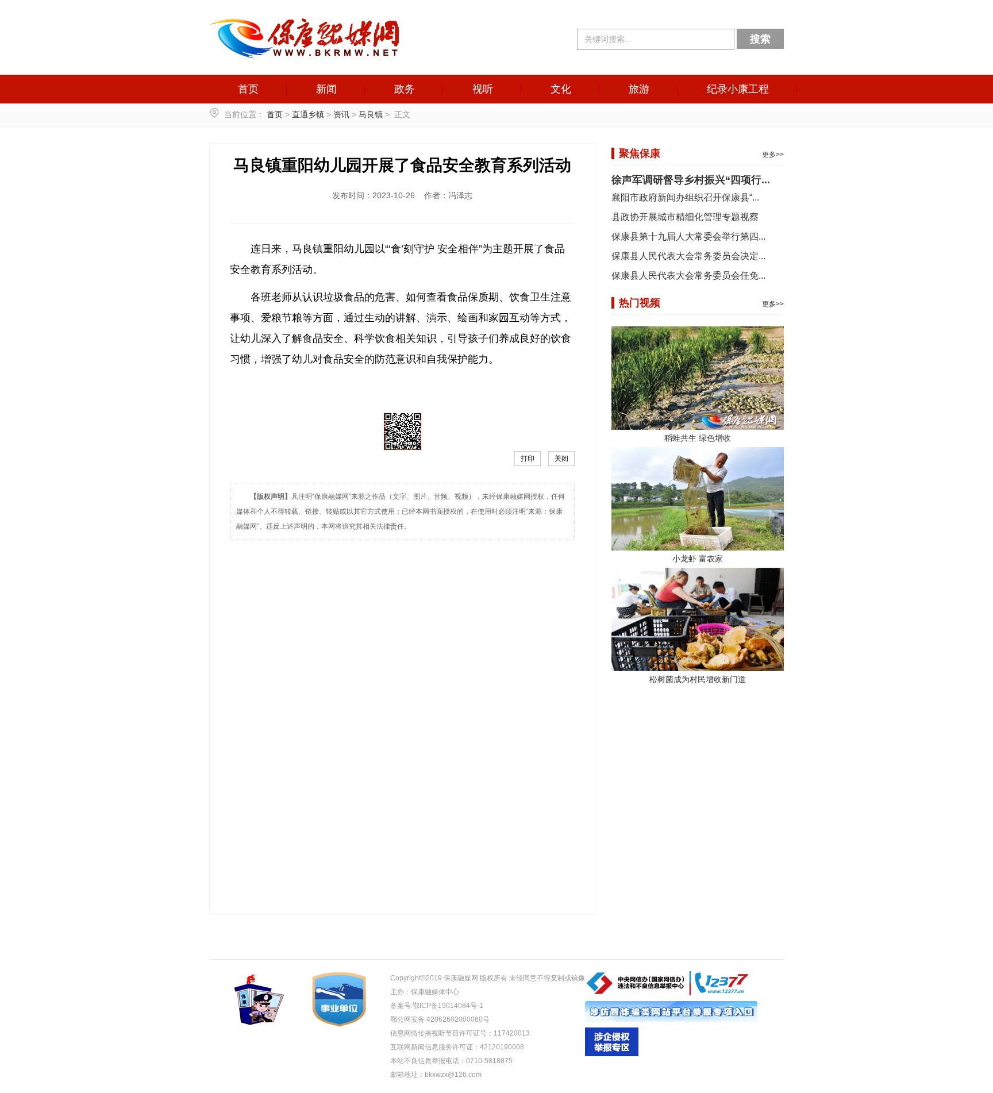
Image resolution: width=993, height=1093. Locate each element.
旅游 (639, 89)
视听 (482, 89)
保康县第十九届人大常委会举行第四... (688, 236)
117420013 (512, 1033)
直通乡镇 (308, 114)
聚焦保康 (639, 153)
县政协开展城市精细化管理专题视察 (685, 217)
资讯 (341, 114)
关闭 (561, 459)
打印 (527, 459)
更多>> (773, 155)
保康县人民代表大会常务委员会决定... (688, 256)
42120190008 (502, 1047)
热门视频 (639, 303)
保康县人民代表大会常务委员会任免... (688, 275)
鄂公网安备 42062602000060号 (440, 1019)
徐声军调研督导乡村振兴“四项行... (690, 180)
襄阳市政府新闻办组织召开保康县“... (685, 197)
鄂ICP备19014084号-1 (448, 1006)
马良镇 (371, 114)
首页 (248, 89)
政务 (404, 89)
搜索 (760, 39)
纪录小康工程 (738, 89)
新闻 (326, 89)
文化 (561, 89)
